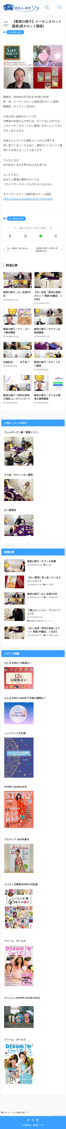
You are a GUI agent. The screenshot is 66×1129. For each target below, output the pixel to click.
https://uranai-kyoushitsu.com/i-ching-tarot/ (28, 198)
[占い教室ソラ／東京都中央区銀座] (20, 7)
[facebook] (28, 1120)
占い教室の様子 (15, 32)
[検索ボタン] (47, 7)
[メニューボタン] (59, 7)
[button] (10, 236)
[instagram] (37, 1120)
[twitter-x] (33, 1120)
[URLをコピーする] (56, 236)
